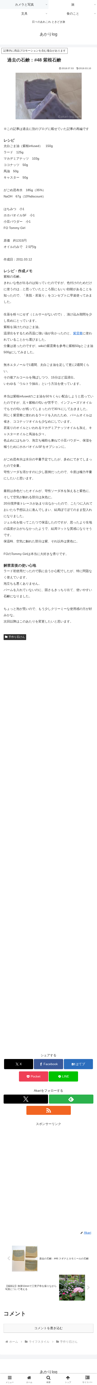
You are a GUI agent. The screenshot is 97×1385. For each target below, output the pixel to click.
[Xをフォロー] (26, 1099)
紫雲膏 (78, 333)
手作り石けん (17, 636)
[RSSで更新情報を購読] (48, 1110)
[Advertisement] (48, 1175)
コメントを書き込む (48, 1328)
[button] (88, 845)
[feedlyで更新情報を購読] (71, 1099)
